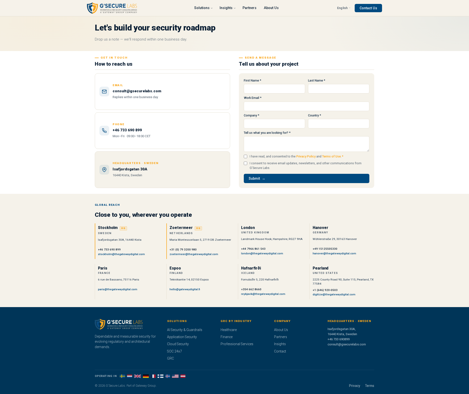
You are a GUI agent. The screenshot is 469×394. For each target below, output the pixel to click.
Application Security (182, 337)
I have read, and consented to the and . (296, 156)
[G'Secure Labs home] (112, 8)
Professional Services (237, 344)
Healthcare (229, 330)
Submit (254, 178)
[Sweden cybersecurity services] (122, 376)
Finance (227, 337)
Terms (369, 386)
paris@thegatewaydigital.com (117, 289)
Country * (314, 115)
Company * (251, 115)
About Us (271, 8)
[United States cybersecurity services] (175, 376)
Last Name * (316, 80)
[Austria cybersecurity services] (183, 376)
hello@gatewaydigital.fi (185, 289)
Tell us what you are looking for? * (267, 133)
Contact (280, 351)
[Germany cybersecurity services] (146, 376)
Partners (249, 8)
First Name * (252, 80)
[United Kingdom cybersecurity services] (137, 376)
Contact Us (368, 8)
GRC (170, 358)
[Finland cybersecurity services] (160, 376)
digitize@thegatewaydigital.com (334, 294)
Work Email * (252, 98)
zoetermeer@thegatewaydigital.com (194, 254)
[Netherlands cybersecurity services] (129, 376)
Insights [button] (226, 8)
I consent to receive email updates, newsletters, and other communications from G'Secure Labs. (306, 165)
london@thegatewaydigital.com (262, 253)
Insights (280, 344)
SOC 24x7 (174, 351)
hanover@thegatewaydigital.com (334, 253)
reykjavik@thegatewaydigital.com (263, 294)
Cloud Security (178, 344)
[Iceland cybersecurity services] (167, 376)
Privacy (354, 386)
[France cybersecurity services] (153, 376)
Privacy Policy (306, 156)
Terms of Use (331, 156)
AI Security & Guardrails (184, 330)
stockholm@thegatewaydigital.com (121, 254)
